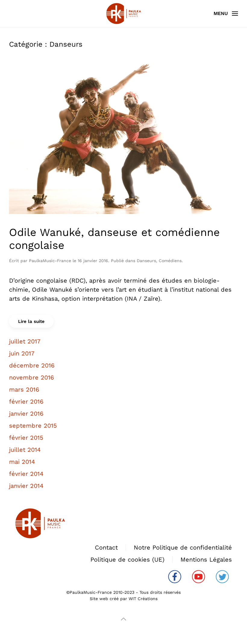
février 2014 (26, 473)
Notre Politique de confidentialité (183, 547)
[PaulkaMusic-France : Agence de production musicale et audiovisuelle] (40, 522)
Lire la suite (31, 321)
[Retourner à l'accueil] (123, 13)
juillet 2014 (25, 449)
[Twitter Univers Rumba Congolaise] (222, 576)
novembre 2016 (31, 377)
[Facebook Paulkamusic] (174, 576)
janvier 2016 (26, 413)
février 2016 (26, 401)
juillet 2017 (24, 341)
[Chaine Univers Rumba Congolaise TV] (198, 576)
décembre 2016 (32, 365)
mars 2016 (24, 389)
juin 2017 (21, 353)
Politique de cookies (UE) (127, 559)
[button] (226, 13)
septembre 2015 (33, 425)
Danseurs (146, 260)
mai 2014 (22, 461)
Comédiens (170, 260)
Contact (106, 547)
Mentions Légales (206, 559)
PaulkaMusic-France (50, 260)
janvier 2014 (26, 485)
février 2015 (26, 437)
